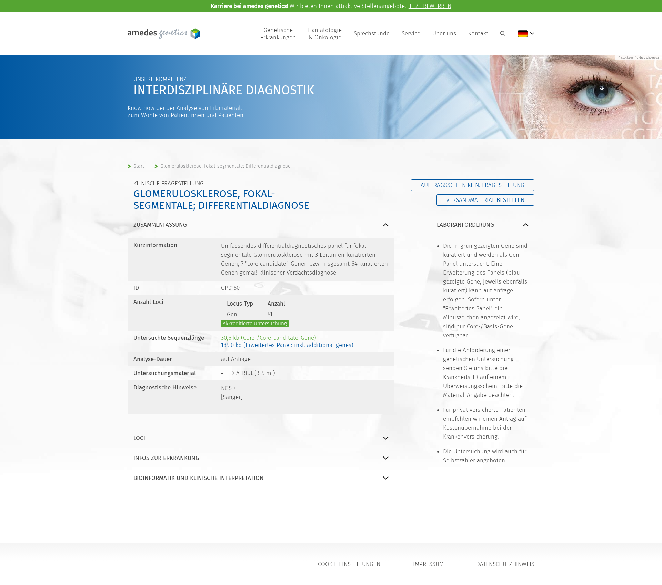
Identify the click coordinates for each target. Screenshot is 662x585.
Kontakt (478, 33)
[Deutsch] (526, 33)
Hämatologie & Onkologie (325, 34)
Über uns (444, 33)
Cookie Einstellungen (349, 564)
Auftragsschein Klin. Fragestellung (472, 185)
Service (411, 33)
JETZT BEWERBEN (429, 6)
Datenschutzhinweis (505, 564)
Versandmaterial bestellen (485, 200)
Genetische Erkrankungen (278, 34)
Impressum (428, 564)
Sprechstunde (372, 33)
